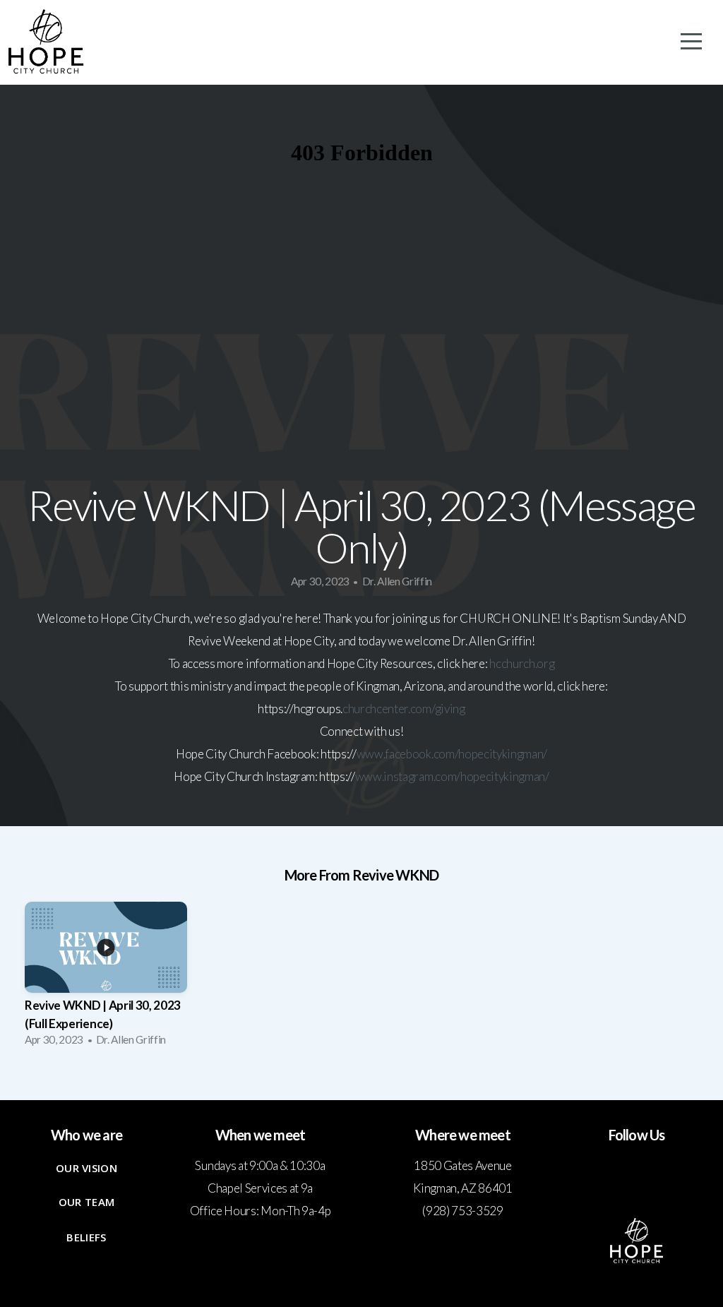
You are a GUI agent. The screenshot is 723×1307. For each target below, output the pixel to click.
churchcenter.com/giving (403, 708)
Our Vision (86, 1168)
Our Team (86, 1202)
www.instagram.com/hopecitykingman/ (452, 776)
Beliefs (86, 1237)
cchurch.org (525, 663)
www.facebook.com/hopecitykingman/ (452, 753)
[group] (106, 978)
